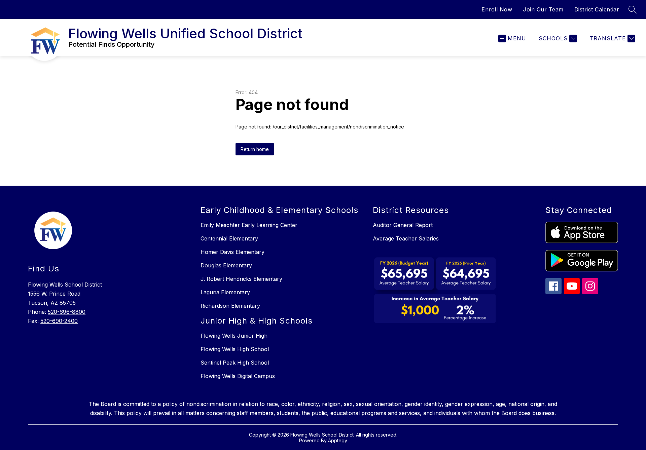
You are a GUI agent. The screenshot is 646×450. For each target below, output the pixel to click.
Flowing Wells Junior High (234, 335)
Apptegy (337, 440)
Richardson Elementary (230, 305)
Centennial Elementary (229, 238)
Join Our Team (543, 9)
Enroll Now (496, 9)
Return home (255, 149)
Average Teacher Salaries (406, 238)
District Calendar (596, 9)
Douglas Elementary (226, 265)
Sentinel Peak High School (235, 362)
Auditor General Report (403, 225)
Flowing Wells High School (235, 349)
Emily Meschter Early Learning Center (249, 225)
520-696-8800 (66, 311)
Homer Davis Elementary (232, 252)
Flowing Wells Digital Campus (238, 376)
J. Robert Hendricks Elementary (241, 278)
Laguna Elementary (225, 292)
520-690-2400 (59, 320)
